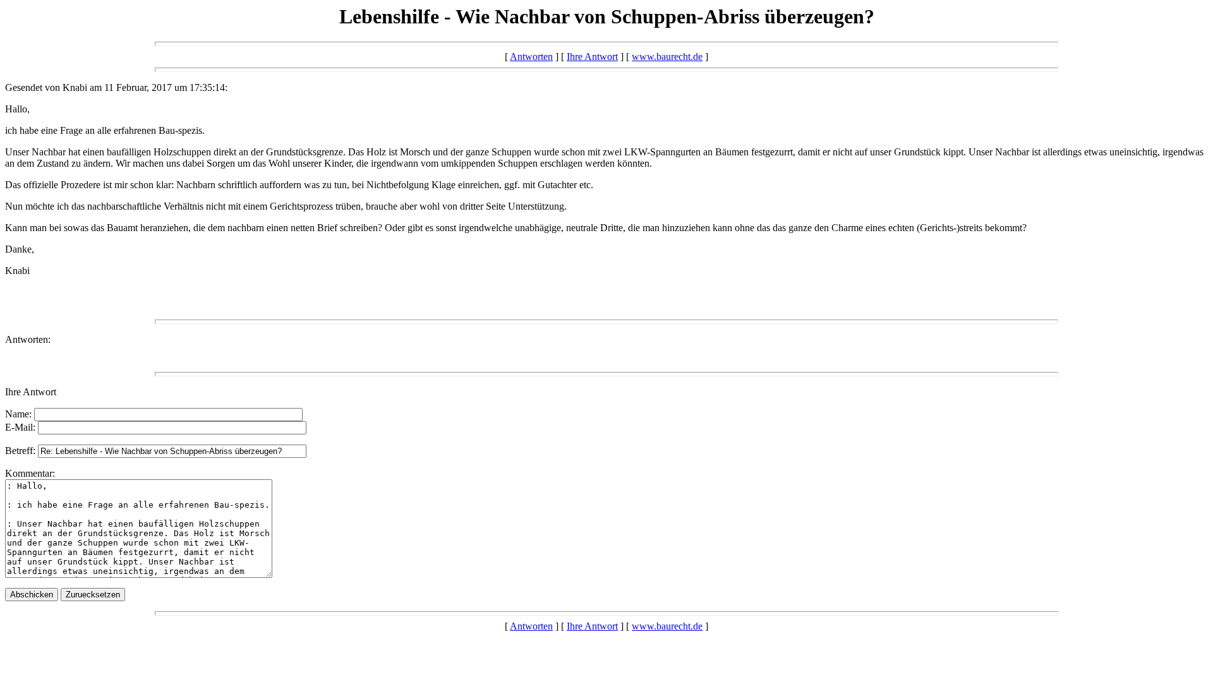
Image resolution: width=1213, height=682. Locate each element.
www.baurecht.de (667, 56)
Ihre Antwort (592, 56)
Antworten (531, 56)
